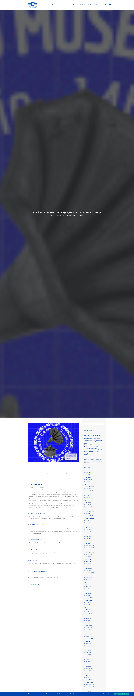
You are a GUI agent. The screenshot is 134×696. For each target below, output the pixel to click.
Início (43, 4)
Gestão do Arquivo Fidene (87, 4)
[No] (132, 694)
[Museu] (33, 4)
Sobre (48, 4)
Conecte (98, 4)
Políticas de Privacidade (123, 693)
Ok (115, 693)
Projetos (75, 4)
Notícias (72, 215)
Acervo (61, 4)
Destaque (67, 215)
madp (81, 215)
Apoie (68, 4)
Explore (54, 4)
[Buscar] (112, 5)
